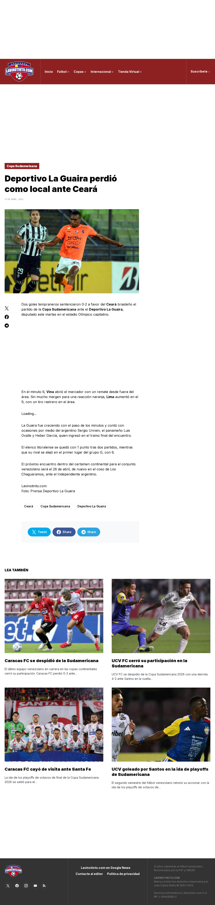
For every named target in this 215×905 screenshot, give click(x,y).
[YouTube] (35, 885)
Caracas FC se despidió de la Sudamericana (51, 660)
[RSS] (44, 885)
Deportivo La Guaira (91, 506)
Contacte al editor (89, 874)
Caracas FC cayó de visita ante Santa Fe (48, 769)
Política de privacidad (123, 874)
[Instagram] (26, 885)
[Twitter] (8, 885)
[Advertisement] (107, 29)
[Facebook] (17, 885)
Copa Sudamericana (22, 166)
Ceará (28, 506)
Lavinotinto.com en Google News (105, 867)
